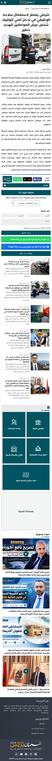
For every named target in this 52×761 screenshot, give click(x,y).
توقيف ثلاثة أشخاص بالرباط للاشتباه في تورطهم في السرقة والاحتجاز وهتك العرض (17, 287)
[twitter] (26, 754)
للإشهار (41, 724)
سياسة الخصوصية (37, 733)
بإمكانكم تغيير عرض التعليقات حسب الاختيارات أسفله (26, 197)
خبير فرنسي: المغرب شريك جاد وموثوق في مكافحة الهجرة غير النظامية (17, 359)
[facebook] (35, 754)
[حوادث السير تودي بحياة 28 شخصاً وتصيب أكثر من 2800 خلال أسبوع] (40, 258)
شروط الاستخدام (38, 728)
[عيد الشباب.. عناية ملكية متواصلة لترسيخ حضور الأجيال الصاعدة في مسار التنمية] (40, 306)
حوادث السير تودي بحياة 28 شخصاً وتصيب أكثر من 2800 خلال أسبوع (16, 264)
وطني (27, 9)
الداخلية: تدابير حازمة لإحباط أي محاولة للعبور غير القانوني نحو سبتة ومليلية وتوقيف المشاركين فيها (17, 384)
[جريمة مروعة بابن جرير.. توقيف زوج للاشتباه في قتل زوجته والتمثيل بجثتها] (40, 330)
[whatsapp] (16, 754)
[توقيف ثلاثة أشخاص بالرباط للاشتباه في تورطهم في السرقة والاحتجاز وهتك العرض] (40, 282)
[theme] (3, 2)
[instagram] (31, 754)
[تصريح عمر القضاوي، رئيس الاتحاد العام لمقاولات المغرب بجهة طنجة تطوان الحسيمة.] (26, 596)
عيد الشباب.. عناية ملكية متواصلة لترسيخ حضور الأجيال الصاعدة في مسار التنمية (16, 311)
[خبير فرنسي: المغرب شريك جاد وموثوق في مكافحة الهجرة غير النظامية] (40, 354)
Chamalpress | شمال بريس (40, 9)
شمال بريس (46, 69)
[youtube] (21, 754)
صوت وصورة (42, 534)
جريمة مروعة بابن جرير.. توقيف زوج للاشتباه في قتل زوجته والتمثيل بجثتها (17, 335)
